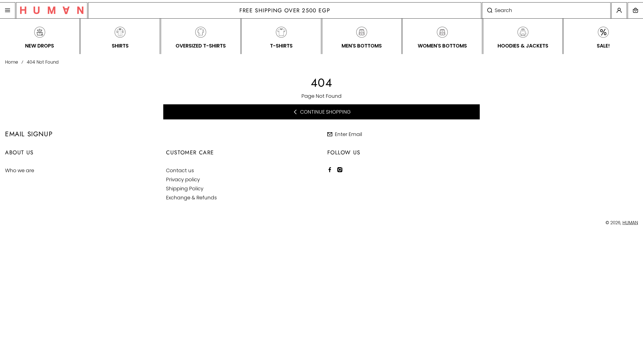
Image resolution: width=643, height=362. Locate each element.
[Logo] (51, 10)
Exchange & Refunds (191, 197)
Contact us (180, 170)
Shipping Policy (184, 188)
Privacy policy (183, 179)
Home (11, 62)
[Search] (487, 10)
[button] (635, 10)
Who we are (19, 170)
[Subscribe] (635, 134)
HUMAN (630, 223)
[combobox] (546, 10)
